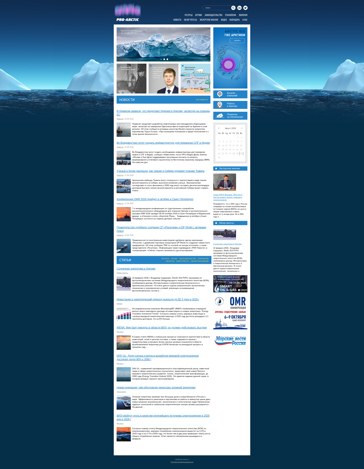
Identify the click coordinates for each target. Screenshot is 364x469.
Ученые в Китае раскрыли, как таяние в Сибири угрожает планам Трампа (160, 171)
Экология (243, 15)
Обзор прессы (190, 19)
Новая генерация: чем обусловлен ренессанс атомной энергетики (156, 387)
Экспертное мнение (209, 19)
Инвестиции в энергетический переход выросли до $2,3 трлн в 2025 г (158, 299)
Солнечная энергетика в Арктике (136, 268)
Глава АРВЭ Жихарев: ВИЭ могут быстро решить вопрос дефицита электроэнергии (228, 197)
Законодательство (213, 15)
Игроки (198, 15)
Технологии (230, 15)
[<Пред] (219, 128)
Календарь (234, 19)
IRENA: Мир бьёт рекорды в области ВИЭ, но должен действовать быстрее (162, 327)
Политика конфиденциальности (182, 462)
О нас (244, 19)
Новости (177, 19)
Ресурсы (189, 15)
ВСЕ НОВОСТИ (202, 99)
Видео (224, 19)
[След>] (242, 128)
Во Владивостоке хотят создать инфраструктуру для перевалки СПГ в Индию (163, 142)
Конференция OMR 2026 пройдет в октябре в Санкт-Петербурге (155, 199)
